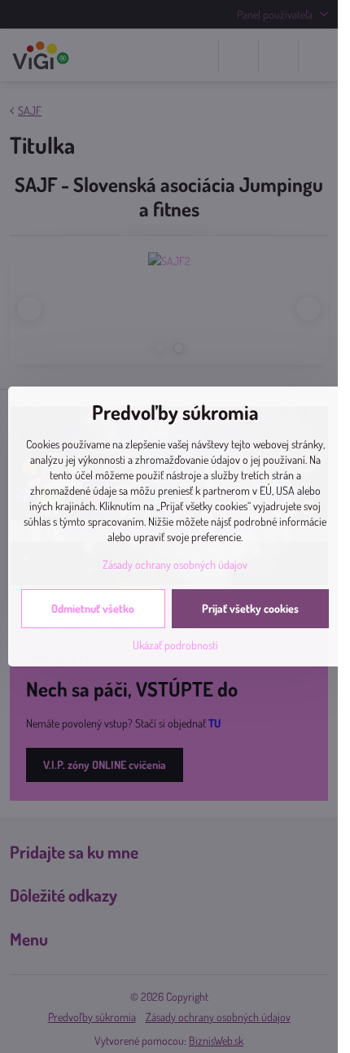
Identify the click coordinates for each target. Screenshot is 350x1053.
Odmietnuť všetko (92, 608)
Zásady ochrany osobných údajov (175, 564)
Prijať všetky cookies (250, 608)
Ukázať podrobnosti (175, 645)
